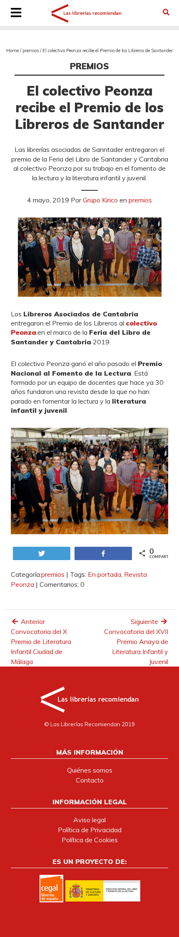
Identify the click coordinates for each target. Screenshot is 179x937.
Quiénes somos (89, 770)
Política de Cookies (90, 840)
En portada (104, 574)
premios (30, 50)
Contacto (90, 780)
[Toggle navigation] (16, 13)
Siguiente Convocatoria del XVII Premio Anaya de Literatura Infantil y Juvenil (136, 641)
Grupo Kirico (100, 200)
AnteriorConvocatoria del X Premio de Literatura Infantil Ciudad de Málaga (41, 641)
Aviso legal (89, 820)
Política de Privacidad (90, 830)
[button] (166, 12)
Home (12, 50)
